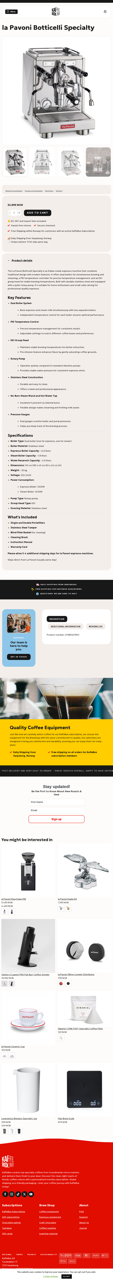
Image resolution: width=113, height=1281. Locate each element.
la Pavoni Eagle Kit (67, 899)
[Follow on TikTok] (18, 1194)
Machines (49, 191)
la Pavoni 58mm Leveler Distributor (76, 974)
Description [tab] (56, 619)
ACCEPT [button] (66, 1276)
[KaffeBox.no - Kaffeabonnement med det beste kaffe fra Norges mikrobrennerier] (56, 11)
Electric (59, 191)
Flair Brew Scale (66, 1118)
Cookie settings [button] (50, 1276)
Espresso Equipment (34, 191)
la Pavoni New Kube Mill (13, 899)
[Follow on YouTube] (31, 1194)
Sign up (56, 819)
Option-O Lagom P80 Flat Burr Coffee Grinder (25, 974)
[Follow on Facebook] (5, 1194)
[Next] (105, 91)
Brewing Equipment (14, 191)
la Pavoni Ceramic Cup (13, 1046)
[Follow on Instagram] (12, 1194)
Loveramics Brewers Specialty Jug (19, 1118)
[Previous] (7, 91)
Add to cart (37, 212)
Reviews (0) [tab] (96, 626)
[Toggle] (8, 260)
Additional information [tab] (66, 626)
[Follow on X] (25, 1194)
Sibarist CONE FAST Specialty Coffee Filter (80, 1028)
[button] (11, 12)
